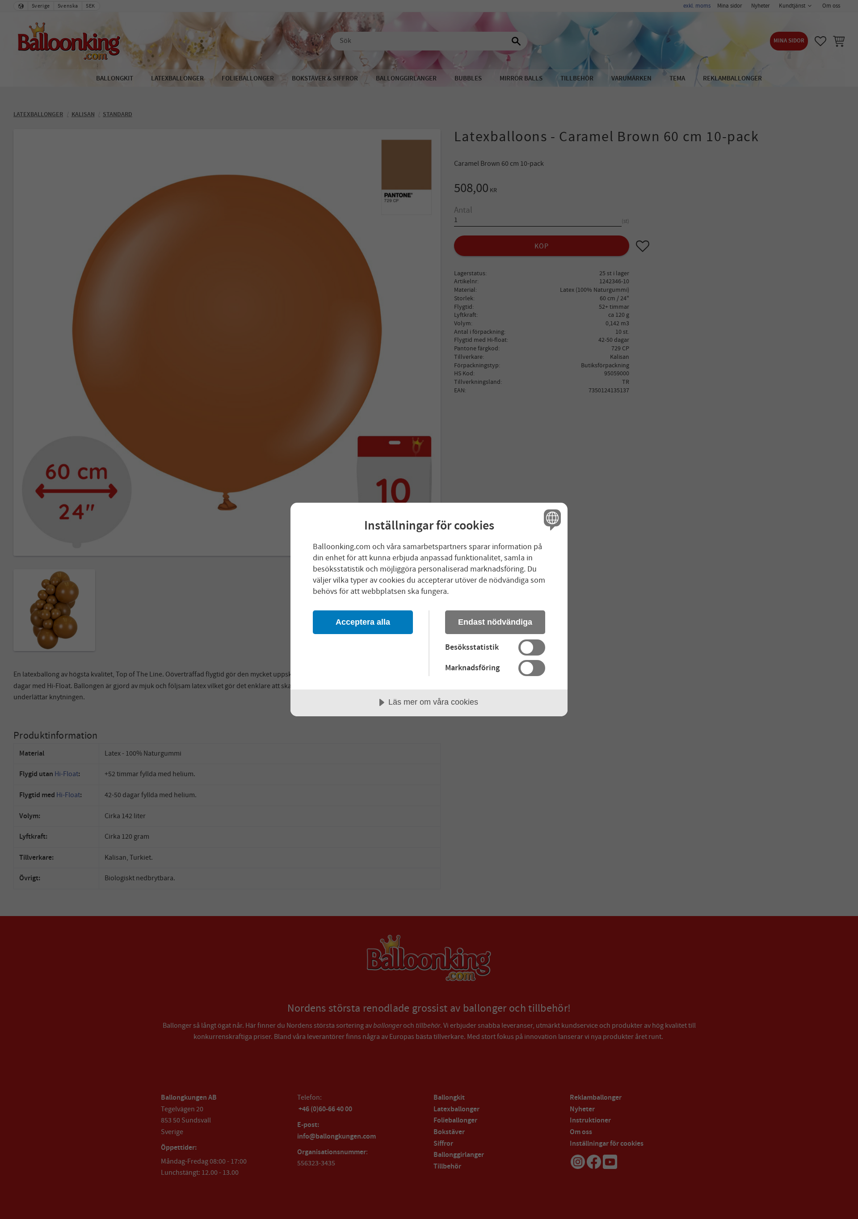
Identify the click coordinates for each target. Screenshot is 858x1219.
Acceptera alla (363, 622)
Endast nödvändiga (495, 622)
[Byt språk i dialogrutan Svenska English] (551, 519)
